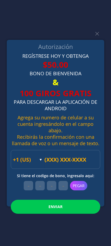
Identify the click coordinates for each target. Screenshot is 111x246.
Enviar (55, 206)
